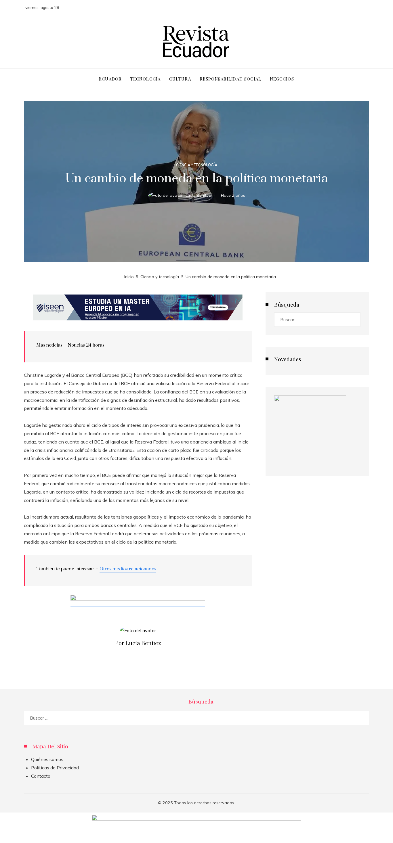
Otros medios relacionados (128, 569)
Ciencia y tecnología (196, 165)
